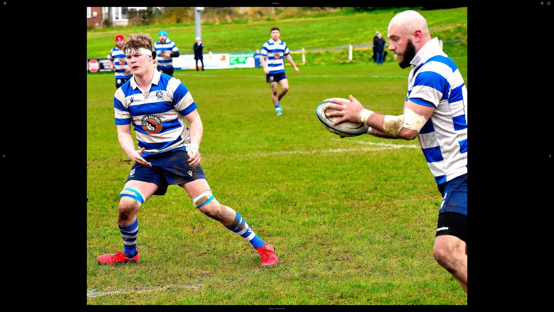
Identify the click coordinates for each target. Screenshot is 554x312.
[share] (542, 3)
